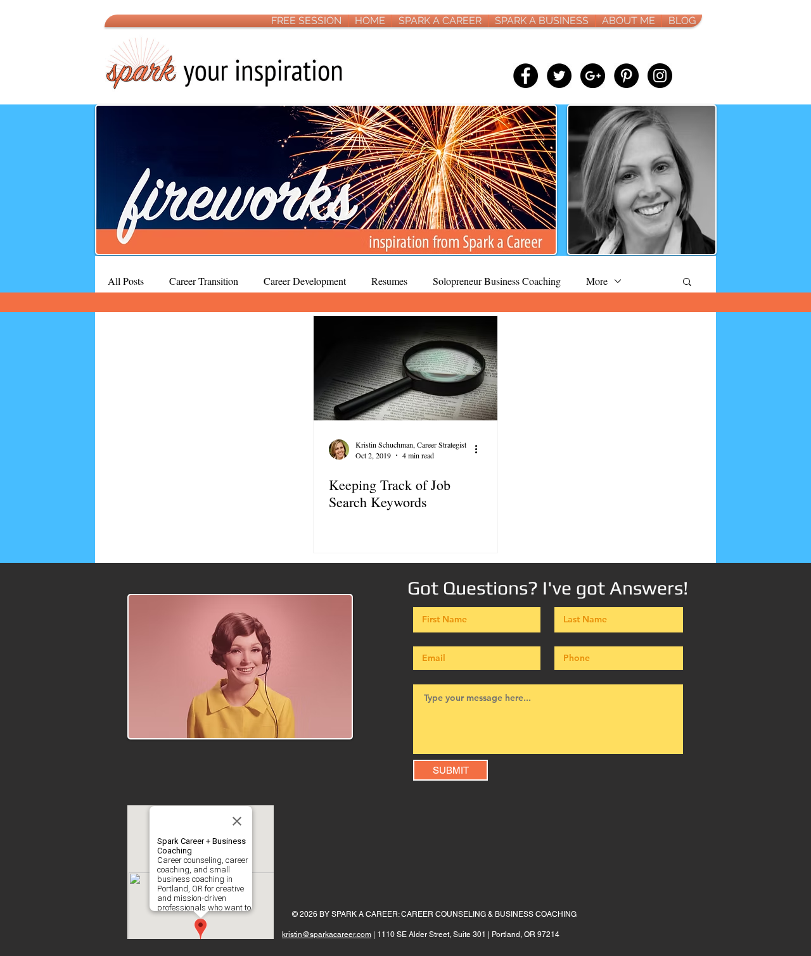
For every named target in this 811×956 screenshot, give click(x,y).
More (597, 280)
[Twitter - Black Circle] (559, 75)
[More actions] (480, 449)
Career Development (305, 280)
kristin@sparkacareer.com (326, 934)
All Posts (126, 280)
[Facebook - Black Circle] (525, 75)
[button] (687, 282)
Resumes (389, 280)
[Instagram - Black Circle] (660, 75)
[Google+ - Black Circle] (592, 75)
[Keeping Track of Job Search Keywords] (405, 368)
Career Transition (203, 280)
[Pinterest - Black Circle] (626, 75)
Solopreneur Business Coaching (497, 280)
